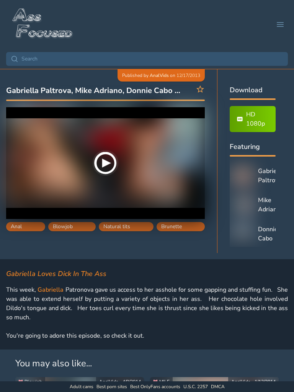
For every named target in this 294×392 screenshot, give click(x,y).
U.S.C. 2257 (195, 387)
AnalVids (159, 75)
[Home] (43, 24)
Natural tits (116, 226)
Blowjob (63, 226)
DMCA (218, 387)
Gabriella (51, 290)
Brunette (171, 226)
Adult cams (81, 387)
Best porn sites (111, 387)
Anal (16, 226)
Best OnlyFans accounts (155, 387)
